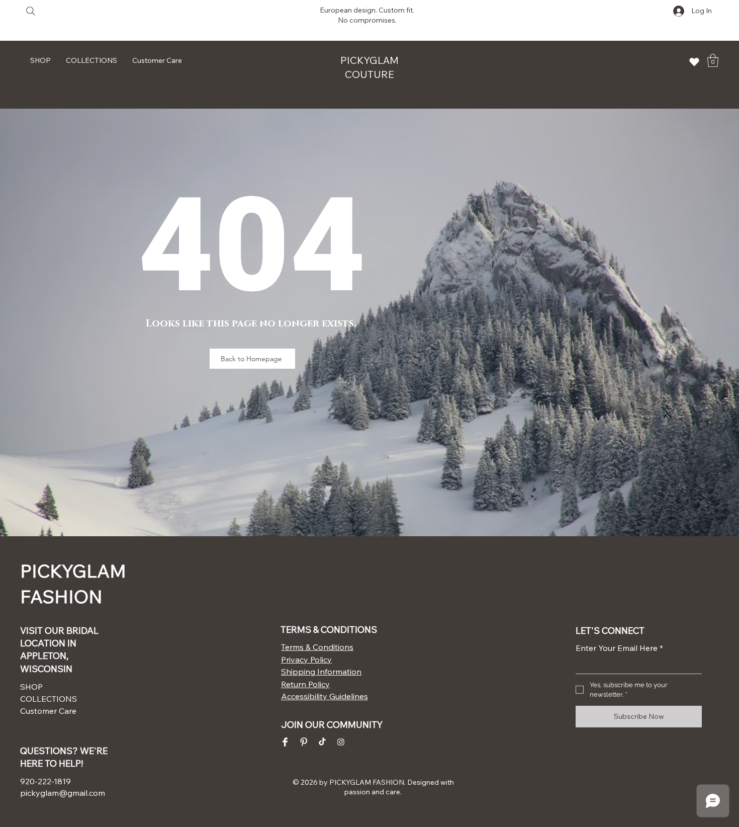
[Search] (30, 11)
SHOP (31, 687)
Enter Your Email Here (619, 648)
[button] (712, 60)
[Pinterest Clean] (303, 742)
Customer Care (48, 711)
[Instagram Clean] (340, 742)
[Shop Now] (694, 61)
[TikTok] (322, 742)
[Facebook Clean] (285, 742)
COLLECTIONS (48, 699)
